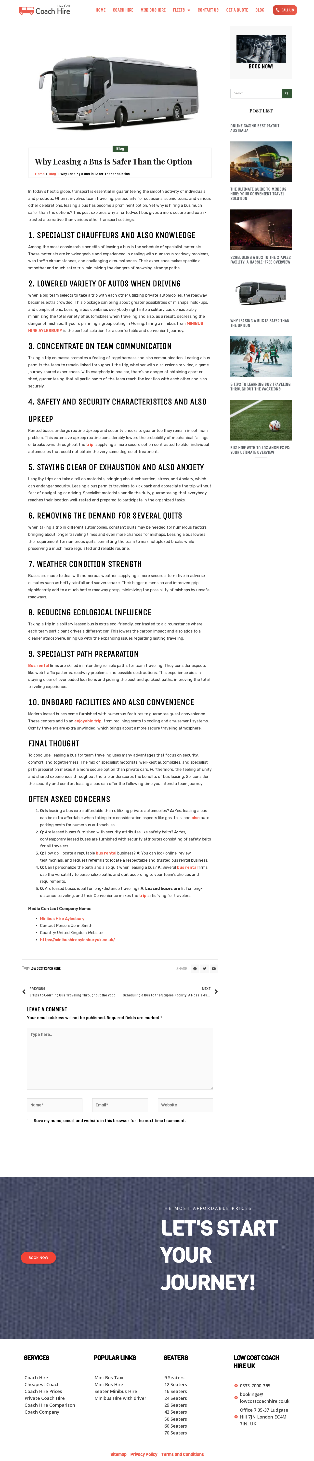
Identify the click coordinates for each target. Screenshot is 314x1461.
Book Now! (261, 66)
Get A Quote (237, 10)
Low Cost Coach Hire (45, 968)
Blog (259, 10)
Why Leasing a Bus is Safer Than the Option (259, 323)
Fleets (179, 10)
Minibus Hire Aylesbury (62, 918)
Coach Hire (123, 10)
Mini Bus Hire (153, 10)
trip (89, 444)
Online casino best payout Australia (254, 128)
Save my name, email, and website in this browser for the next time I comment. (110, 1121)
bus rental (106, 853)
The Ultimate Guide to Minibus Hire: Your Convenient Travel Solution (258, 193)
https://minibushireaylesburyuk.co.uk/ (77, 939)
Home (100, 10)
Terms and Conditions (182, 1454)
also (196, 817)
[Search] (287, 93)
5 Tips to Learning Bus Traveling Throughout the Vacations (260, 387)
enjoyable (83, 721)
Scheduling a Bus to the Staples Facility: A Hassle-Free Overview (260, 260)
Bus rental (38, 665)
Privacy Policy (144, 1454)
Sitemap (120, 1454)
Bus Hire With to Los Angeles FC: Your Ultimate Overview (260, 450)
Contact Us (208, 10)
